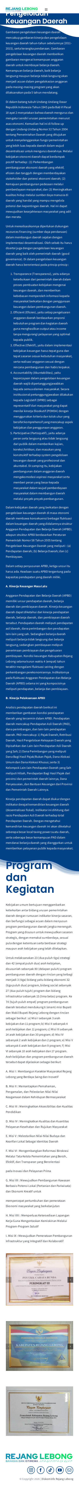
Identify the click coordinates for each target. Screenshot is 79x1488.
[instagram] (31, 1470)
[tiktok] (50, 1470)
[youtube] (60, 1470)
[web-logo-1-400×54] (22, 9)
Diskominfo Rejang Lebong (57, 1479)
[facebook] (40, 1470)
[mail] (69, 1470)
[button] (9, 1280)
